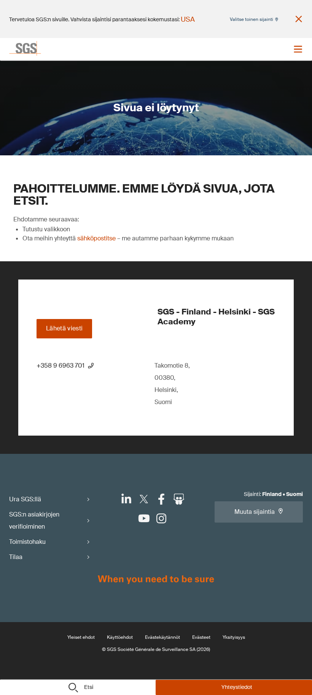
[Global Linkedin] (126, 499)
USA (188, 19)
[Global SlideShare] (179, 499)
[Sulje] (298, 19)
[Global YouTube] (144, 518)
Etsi (88, 687)
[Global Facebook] (161, 499)
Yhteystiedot (236, 687)
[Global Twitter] (144, 499)
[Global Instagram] (161, 518)
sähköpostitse (96, 238)
